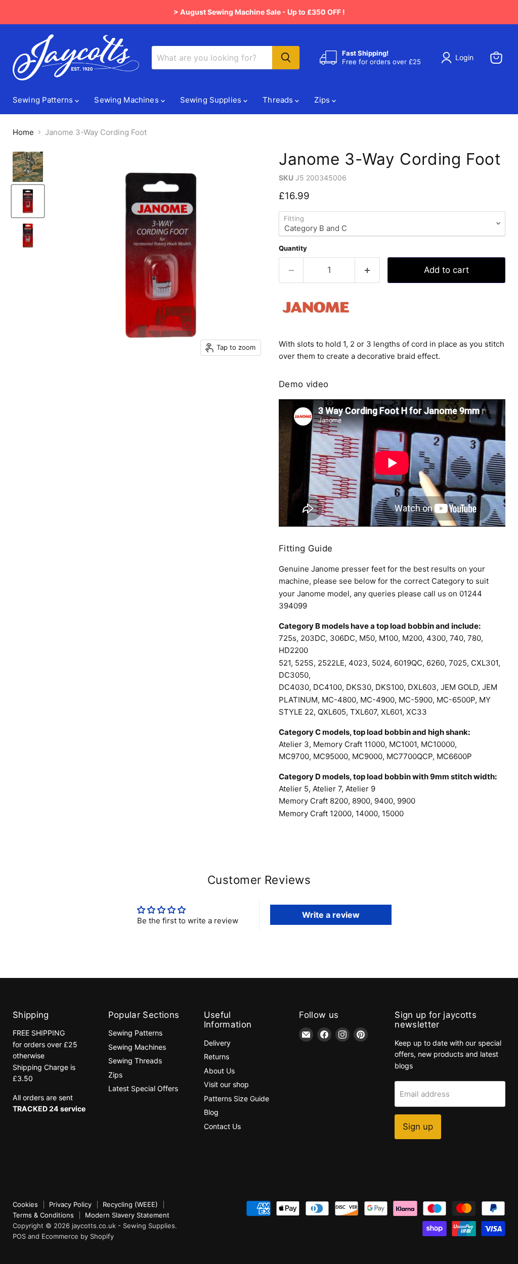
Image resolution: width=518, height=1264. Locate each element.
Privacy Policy (70, 1204)
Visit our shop (226, 1084)
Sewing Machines (127, 100)
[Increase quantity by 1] (367, 270)
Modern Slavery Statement (127, 1215)
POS (19, 1236)
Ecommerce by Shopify (77, 1236)
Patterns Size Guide (236, 1098)
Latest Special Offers (143, 1088)
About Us (219, 1070)
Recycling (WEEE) (130, 1204)
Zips (323, 100)
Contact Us (222, 1126)
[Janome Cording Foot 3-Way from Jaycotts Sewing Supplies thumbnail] (28, 167)
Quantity (293, 248)
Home (23, 132)
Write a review (331, 915)
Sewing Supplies (211, 100)
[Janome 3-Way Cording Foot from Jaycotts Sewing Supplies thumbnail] (28, 201)
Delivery (217, 1043)
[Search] (285, 57)
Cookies (25, 1204)
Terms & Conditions (43, 1215)
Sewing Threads (135, 1060)
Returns (216, 1056)
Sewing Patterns (44, 100)
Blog (211, 1112)
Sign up (418, 1126)
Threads (279, 100)
